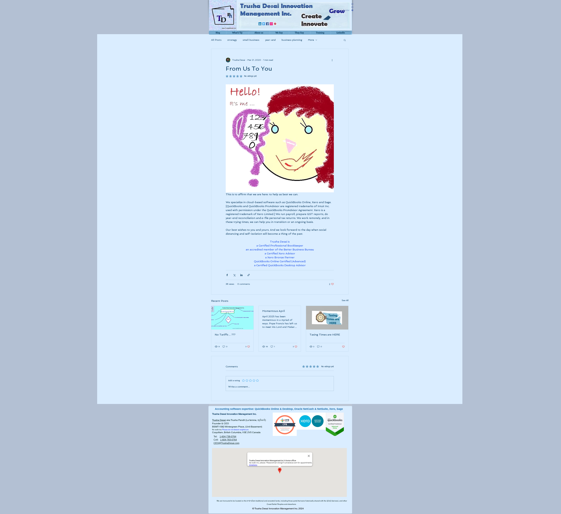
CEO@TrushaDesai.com (226, 443)
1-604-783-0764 (228, 440)
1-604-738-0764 (228, 436)
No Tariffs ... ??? (225, 334)
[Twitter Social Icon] (263, 23)
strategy (232, 40)
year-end (270, 40)
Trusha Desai (219, 420)
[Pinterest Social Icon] (275, 23)
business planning (292, 40)
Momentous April (273, 310)
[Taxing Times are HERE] (327, 318)
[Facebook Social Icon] (267, 23)
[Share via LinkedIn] (241, 275)
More (311, 40)
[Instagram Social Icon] (271, 23)
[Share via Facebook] (227, 275)
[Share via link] (248, 275)
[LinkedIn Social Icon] (259, 23)
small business (251, 40)
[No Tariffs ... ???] (232, 318)
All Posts (216, 40)
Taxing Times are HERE (325, 334)
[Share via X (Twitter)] (234, 275)
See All (345, 300)
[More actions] (332, 60)
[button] (344, 40)
